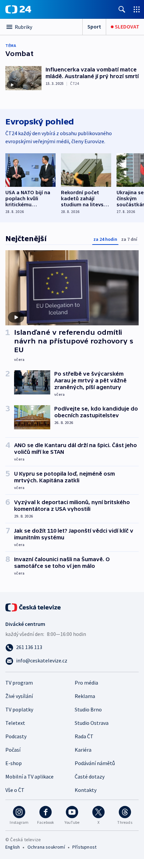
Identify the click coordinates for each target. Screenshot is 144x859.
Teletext (15, 722)
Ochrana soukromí (46, 847)
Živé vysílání (19, 696)
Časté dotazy (89, 776)
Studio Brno (88, 709)
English (12, 847)
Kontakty (85, 790)
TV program (19, 682)
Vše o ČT (14, 790)
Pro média (86, 682)
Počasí (12, 749)
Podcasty (15, 736)
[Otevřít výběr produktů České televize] (136, 9)
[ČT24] (18, 9)
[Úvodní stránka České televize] (33, 607)
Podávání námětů (95, 763)
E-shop (13, 763)
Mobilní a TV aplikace (29, 776)
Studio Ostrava (92, 722)
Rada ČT (84, 736)
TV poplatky (19, 709)
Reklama (85, 696)
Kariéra (83, 749)
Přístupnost (84, 847)
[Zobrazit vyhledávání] (122, 9)
